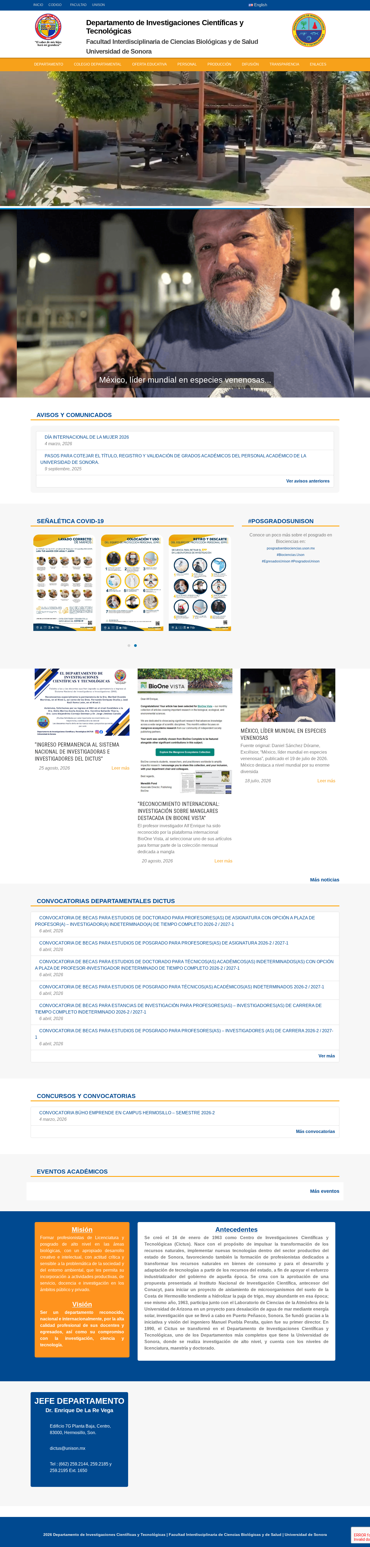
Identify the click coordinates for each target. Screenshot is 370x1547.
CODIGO (55, 5)
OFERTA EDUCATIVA (150, 64)
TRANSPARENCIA (285, 64)
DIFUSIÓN (251, 64)
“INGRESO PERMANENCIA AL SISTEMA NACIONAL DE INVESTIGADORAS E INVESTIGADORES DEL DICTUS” (77, 751)
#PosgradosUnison (305, 561)
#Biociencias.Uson (290, 555)
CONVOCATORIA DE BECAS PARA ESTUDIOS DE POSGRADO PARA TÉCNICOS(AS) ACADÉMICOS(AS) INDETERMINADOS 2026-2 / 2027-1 (181, 990)
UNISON (98, 5)
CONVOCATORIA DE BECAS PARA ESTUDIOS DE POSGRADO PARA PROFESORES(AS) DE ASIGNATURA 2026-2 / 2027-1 (163, 946)
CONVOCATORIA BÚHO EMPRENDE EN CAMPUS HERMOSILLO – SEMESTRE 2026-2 (126, 1116)
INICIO (38, 5)
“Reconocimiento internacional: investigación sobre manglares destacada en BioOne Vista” (178, 811)
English (260, 4)
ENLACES (318, 64)
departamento (49, 64)
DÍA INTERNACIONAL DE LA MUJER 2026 (86, 440)
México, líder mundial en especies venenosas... (185, 379)
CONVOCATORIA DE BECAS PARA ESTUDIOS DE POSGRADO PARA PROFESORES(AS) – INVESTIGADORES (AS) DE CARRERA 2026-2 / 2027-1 (184, 1037)
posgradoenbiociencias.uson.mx (291, 548)
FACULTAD (78, 5)
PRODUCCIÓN (219, 64)
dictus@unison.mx (67, 1448)
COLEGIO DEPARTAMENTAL (98, 64)
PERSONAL (187, 64)
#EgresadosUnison (276, 561)
